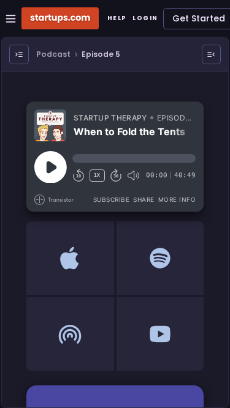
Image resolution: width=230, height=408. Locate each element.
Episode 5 (101, 54)
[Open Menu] (19, 54)
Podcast (53, 54)
